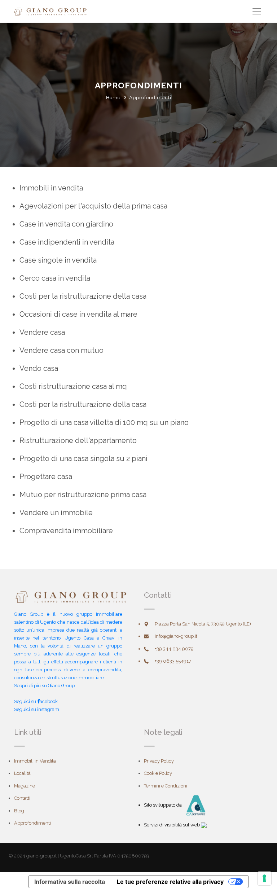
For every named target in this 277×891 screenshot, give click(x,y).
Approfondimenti (32, 823)
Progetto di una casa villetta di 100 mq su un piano (104, 422)
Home (113, 97)
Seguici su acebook (36, 701)
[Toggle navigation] (256, 11)
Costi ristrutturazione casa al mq (73, 386)
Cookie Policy (158, 773)
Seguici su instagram (36, 709)
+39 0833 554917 (173, 661)
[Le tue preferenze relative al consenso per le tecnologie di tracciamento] (264, 878)
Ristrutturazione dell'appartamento (78, 440)
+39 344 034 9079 (174, 648)
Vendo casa (38, 368)
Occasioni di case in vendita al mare (78, 314)
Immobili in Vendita (35, 761)
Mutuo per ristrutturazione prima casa (82, 494)
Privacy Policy (159, 761)
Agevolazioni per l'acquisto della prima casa (93, 206)
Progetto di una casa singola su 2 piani (83, 458)
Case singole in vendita (58, 260)
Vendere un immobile (56, 512)
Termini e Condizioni (165, 786)
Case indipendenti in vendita (66, 242)
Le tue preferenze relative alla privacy (170, 881)
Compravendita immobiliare (66, 530)
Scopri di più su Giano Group (44, 685)
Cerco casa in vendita (54, 278)
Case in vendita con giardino (66, 224)
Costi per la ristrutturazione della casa (82, 296)
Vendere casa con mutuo (61, 350)
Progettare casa (45, 476)
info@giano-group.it (176, 636)
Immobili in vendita (51, 188)
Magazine (24, 786)
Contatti (22, 798)
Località (22, 773)
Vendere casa (42, 332)
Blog (19, 810)
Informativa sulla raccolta (69, 881)
